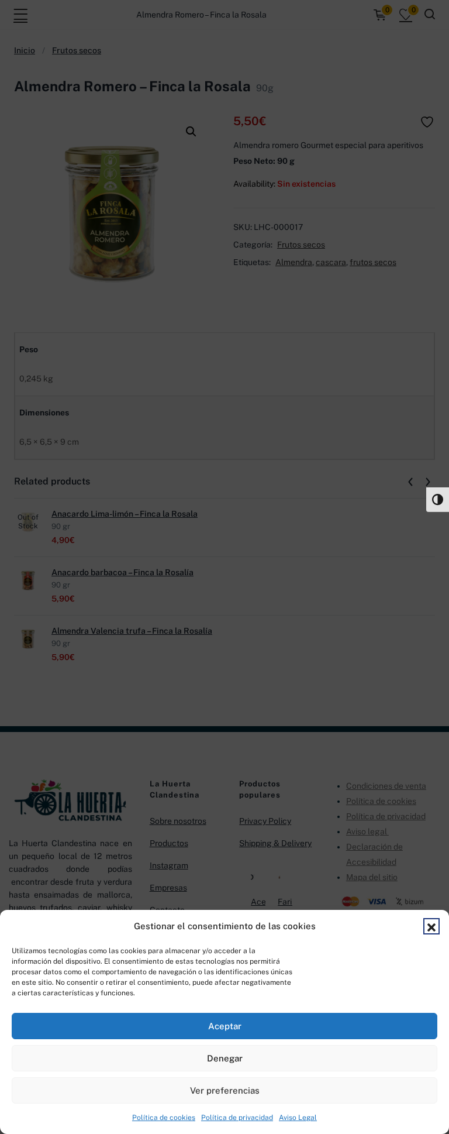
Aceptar (224, 1026)
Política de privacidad (237, 1118)
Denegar (225, 1058)
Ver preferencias (225, 1090)
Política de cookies (163, 1118)
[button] (431, 926)
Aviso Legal (298, 1118)
